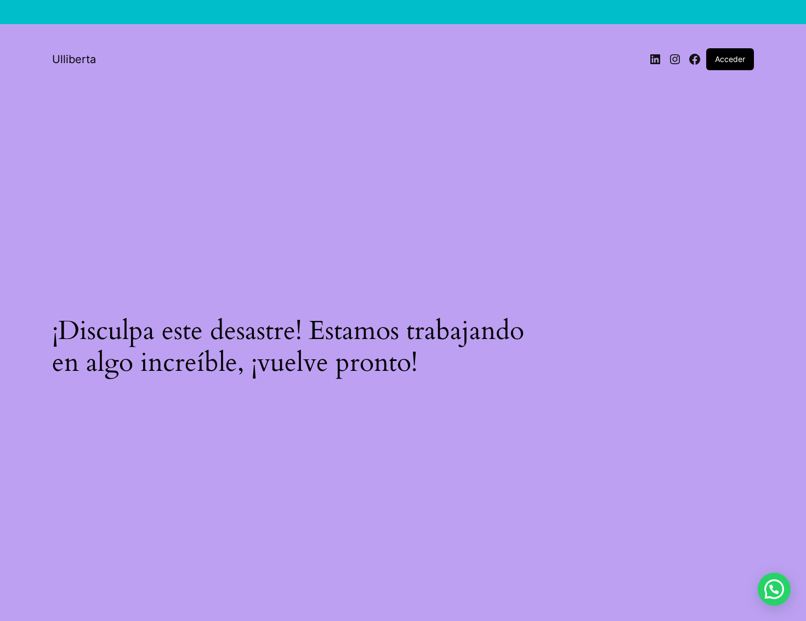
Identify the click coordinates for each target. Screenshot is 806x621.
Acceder (730, 59)
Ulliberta (74, 59)
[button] (774, 589)
